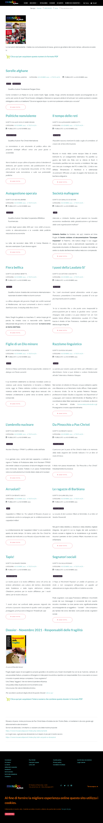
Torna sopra (91, 786)
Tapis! (10, 557)
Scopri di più (66, 809)
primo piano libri (58, 444)
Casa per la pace (34, 762)
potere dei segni (12, 576)
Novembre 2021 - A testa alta (49, 77)
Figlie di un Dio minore (22, 344)
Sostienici (8, 769)
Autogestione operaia (21, 193)
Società (55, 363)
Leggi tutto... (16, 107)
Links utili (32, 764)
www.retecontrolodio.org (87, 404)
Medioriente (16, 83)
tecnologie (56, 135)
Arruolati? (13, 489)
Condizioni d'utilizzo (59, 764)
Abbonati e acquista (11, 767)
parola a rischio (11, 135)
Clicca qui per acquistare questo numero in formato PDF (34, 57)
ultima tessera (57, 576)
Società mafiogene (66, 193)
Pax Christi (32, 760)
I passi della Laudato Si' (69, 267)
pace (8, 508)
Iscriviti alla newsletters (84, 760)
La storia (7, 764)
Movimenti (56, 287)
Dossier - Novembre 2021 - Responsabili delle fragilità (44, 630)
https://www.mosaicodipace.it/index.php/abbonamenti (26, 731)
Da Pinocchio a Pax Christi (71, 424)
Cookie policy (57, 760)
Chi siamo (8, 762)
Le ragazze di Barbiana (69, 489)
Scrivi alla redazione (11, 774)
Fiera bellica (14, 267)
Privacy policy (57, 762)
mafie (55, 212)
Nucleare (9, 444)
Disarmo (9, 287)
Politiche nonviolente (21, 116)
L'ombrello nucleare (20, 424)
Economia (10, 212)
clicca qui (49, 693)
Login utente (81, 762)
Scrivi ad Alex (9, 771)
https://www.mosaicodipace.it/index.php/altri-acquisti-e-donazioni (31, 737)
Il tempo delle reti (65, 116)
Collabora (8, 776)
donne (9, 83)
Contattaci (8, 760)
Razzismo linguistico (67, 344)
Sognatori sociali (64, 557)
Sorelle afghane (17, 71)
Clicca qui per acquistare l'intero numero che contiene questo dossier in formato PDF (46, 699)
